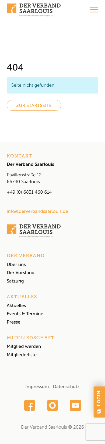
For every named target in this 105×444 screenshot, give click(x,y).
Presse (13, 322)
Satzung (15, 281)
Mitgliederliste (22, 355)
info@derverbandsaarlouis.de (37, 211)
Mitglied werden (24, 346)
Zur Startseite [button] (34, 105)
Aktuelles (16, 305)
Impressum (37, 386)
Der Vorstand (20, 272)
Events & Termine (25, 314)
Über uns (16, 264)
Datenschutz (66, 386)
